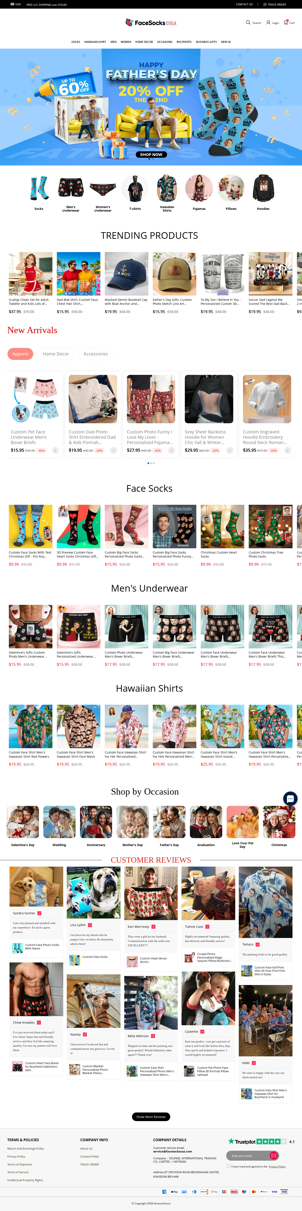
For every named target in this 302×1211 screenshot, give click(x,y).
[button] (253, 22)
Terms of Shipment (19, 1164)
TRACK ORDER (89, 1164)
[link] (75, 41)
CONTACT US (244, 4)
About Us (86, 1148)
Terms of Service (18, 1172)
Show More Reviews (151, 1117)
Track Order (277, 4)
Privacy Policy (16, 1156)
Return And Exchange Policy (25, 1148)
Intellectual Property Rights (25, 1180)
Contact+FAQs (89, 1156)
